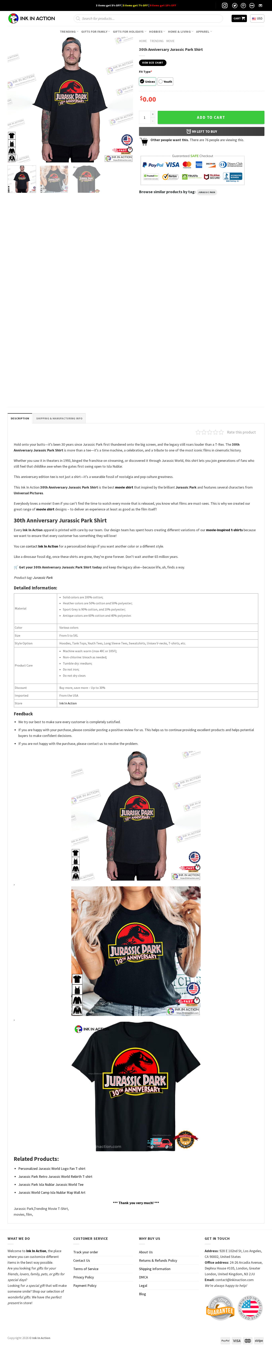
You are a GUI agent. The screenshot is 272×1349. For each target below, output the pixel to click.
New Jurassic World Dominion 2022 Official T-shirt (232, 298)
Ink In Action (68, 703)
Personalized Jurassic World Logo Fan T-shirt (35, 389)
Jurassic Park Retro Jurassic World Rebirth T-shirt (55, 1176)
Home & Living (179, 31)
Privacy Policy (83, 1277)
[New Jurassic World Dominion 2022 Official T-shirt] (234, 256)
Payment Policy (84, 1285)
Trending (68, 31)
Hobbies (155, 31)
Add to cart (211, 117)
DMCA (143, 1277)
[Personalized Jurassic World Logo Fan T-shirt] (38, 347)
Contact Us (81, 1260)
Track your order (85, 1252)
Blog (142, 1294)
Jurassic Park (206, 192)
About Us (146, 1252)
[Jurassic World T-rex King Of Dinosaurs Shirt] (168, 256)
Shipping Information (154, 1268)
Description (20, 418)
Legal (143, 1285)
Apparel (202, 31)
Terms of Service (85, 1268)
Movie (170, 41)
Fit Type (145, 72)
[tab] (20, 418)
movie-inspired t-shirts (224, 530)
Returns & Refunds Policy (158, 1260)
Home (143, 41)
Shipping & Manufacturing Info (59, 418)
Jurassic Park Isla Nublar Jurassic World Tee (50, 1184)
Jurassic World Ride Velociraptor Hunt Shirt (102, 296)
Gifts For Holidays (128, 31)
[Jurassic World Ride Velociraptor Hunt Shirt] (103, 256)
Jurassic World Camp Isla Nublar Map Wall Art (51, 1192)
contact (42, 546)
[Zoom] (13, 157)
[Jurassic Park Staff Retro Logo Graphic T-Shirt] (38, 256)
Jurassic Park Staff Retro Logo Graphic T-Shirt (35, 298)
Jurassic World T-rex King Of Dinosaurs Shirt (168, 296)
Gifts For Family (94, 31)
